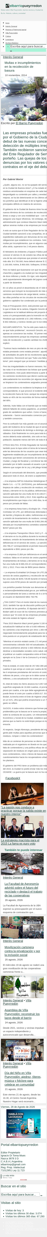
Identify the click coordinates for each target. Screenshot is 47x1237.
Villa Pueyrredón (11, 33)
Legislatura (9, 40)
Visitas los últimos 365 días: (21, 1216)
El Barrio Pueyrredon (29, 123)
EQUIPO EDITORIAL (19, 1222)
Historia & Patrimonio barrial (15, 30)
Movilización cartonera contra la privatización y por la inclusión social (22, 951)
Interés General (11, 26)
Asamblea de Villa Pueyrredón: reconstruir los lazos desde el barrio (22, 1014)
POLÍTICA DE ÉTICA (19, 1225)
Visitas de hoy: (13, 1210)
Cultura (8, 36)
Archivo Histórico (11, 43)
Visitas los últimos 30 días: (20, 1213)
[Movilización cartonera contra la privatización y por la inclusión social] (22, 937)
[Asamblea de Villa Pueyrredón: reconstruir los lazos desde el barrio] (22, 997)
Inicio (7, 23)
